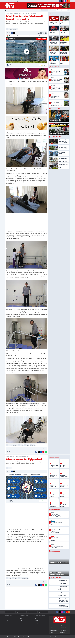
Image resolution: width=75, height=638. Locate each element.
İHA (13, 501)
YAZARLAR (42, 612)
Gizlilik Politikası (63, 627)
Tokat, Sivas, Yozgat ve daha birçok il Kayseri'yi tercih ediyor (25, 13)
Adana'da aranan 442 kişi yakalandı (22, 456)
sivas (28, 445)
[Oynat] (26, 51)
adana (9, 467)
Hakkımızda (52, 628)
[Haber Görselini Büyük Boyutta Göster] (26, 100)
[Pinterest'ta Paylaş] (43, 452)
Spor (29, 10)
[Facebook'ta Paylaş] (12, 33)
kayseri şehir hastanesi (12, 29)
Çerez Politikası (63, 630)
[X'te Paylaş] (14, 33)
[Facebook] (60, 1)
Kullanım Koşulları (63, 628)
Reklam (12, 1)
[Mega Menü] (6, 10)
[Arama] (69, 10)
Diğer (51, 10)
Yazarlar (6, 620)
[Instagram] (63, 1)
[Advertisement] (26, 222)
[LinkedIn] (65, 1)
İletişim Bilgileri (62, 632)
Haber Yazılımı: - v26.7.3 (60, 636)
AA (13, 65)
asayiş (16, 578)
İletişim (17, 1)
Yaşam (21, 622)
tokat (22, 445)
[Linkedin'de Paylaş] (41, 452)
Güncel (20, 10)
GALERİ (65, 9)
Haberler (7, 13)
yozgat (33, 445)
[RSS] (69, 1)
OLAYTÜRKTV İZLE (14, 10)
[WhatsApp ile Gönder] (46, 452)
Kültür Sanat (22, 618)
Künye (7, 1)
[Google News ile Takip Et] (43, 65)
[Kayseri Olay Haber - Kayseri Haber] (59, 619)
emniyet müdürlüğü (24, 578)
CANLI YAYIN (31, 612)
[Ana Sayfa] (8, 10)
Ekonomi (38, 10)
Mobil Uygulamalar (53, 630)
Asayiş (24, 10)
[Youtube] (67, 1)
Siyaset (33, 10)
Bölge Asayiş (12, 456)
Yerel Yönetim (8, 622)
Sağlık (11, 13)
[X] (62, 1)
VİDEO (59, 9)
